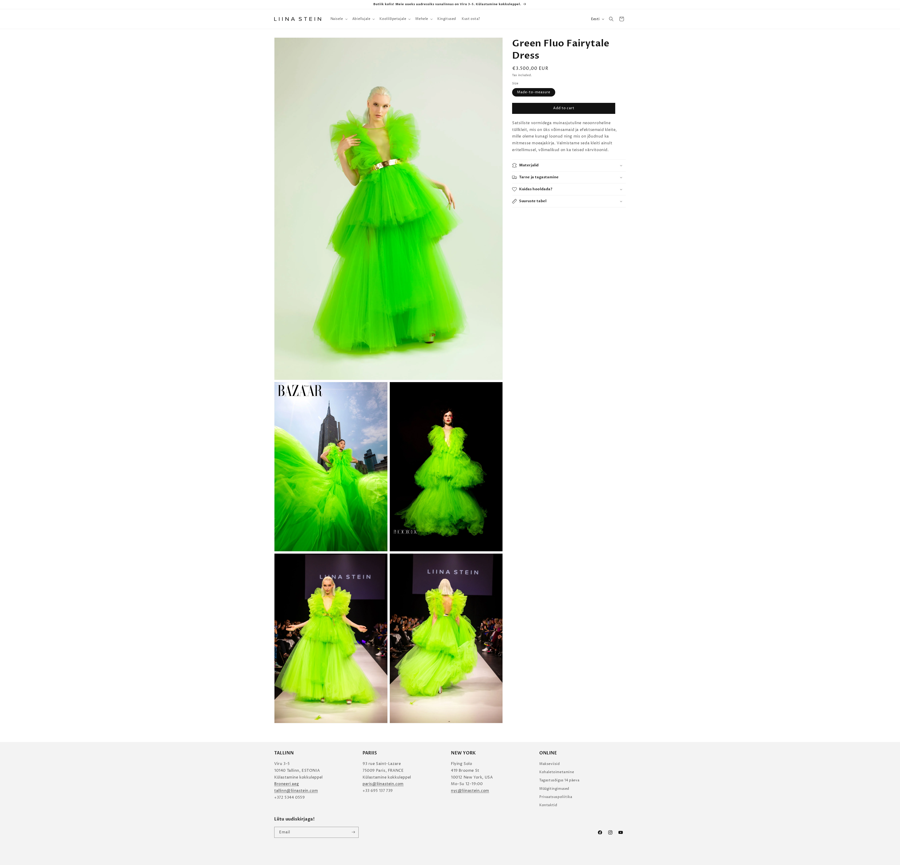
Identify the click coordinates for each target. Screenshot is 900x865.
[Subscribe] (353, 832)
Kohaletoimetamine (556, 772)
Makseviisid (549, 764)
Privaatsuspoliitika (555, 797)
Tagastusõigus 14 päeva (559, 780)
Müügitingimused (554, 789)
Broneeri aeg (286, 784)
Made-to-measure (533, 92)
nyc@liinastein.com (470, 791)
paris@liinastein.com (383, 784)
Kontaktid (548, 805)
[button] (338, 19)
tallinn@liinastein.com (296, 791)
